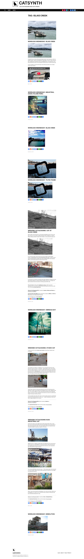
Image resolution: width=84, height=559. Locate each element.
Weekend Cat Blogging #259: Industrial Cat (39, 420)
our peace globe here (37, 287)
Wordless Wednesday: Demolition (41, 514)
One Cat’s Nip (48, 404)
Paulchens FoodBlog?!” (32, 402)
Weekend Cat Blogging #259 (33, 496)
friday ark (33, 501)
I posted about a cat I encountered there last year (40, 257)
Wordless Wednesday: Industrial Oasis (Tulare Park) (41, 93)
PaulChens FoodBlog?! (32, 291)
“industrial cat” (37, 370)
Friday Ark (33, 296)
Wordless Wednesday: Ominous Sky (42, 310)
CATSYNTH (30, 2)
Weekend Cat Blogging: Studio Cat (41, 348)
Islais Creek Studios (40, 350)
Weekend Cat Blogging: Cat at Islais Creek (40, 231)
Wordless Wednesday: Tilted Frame (42, 180)
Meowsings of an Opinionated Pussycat (35, 294)
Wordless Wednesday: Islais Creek (41, 41)
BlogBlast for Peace (42, 284)
